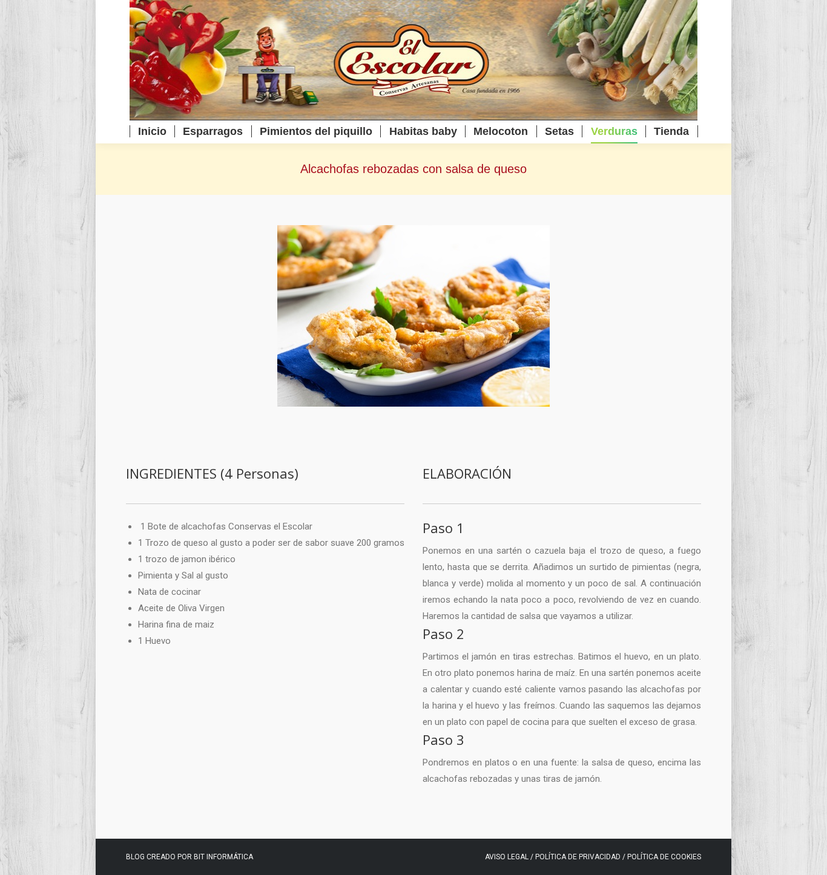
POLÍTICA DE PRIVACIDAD (578, 857)
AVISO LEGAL (507, 857)
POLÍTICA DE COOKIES (664, 857)
